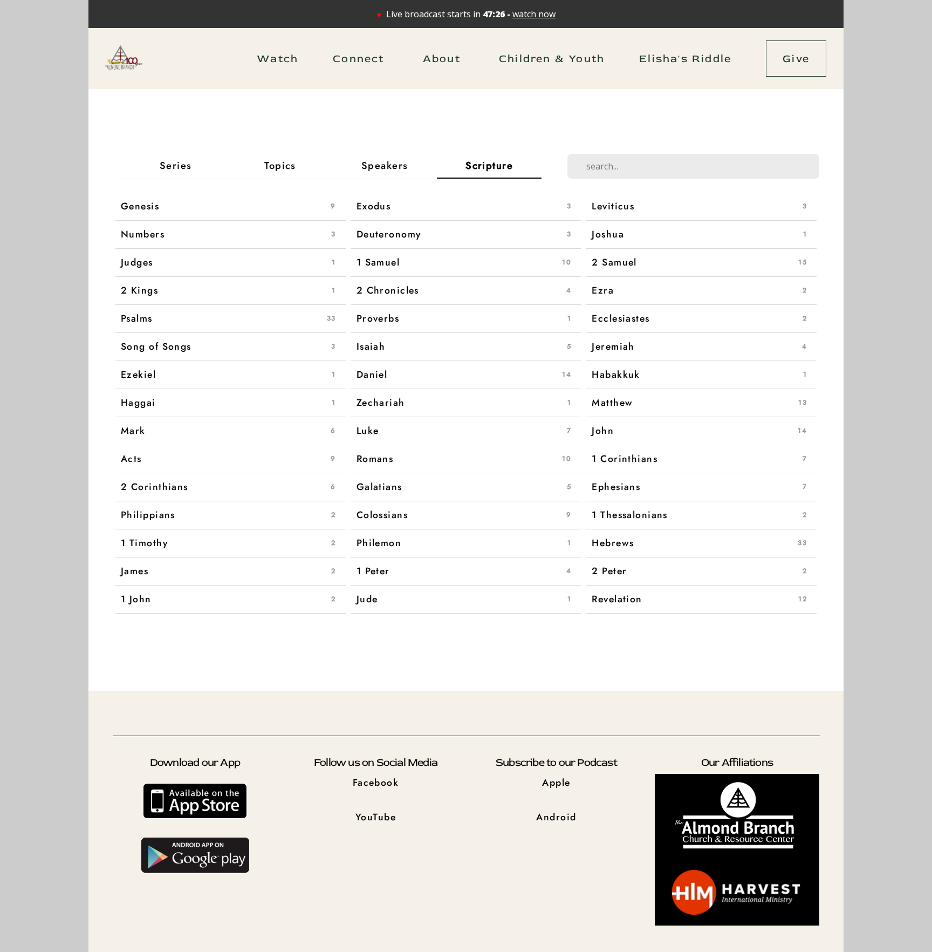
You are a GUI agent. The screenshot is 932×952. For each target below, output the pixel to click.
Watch (277, 58)
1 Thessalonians (630, 515)
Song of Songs (156, 346)
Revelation (617, 599)
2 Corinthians (154, 487)
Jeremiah (613, 346)
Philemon (379, 543)
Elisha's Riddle (685, 58)
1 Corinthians (624, 459)
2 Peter (609, 571)
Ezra (603, 290)
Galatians (379, 487)
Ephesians (616, 487)
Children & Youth (552, 58)
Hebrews (613, 543)
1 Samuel (378, 262)
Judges (137, 262)
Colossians (382, 515)
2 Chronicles (388, 290)
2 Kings (139, 290)
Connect (360, 58)
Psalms (137, 318)
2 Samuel (614, 262)
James (134, 571)
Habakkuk (616, 375)
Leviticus (613, 206)
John (603, 431)
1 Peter (373, 571)
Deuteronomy (389, 234)
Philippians (148, 515)
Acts (131, 459)
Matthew (612, 403)
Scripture (489, 165)
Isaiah (371, 346)
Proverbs (378, 318)
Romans (375, 459)
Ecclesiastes (620, 318)
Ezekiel (138, 375)
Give (796, 58)
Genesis (140, 206)
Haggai (138, 403)
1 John (136, 599)
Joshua (608, 234)
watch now (534, 14)
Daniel (372, 375)
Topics (280, 166)
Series (176, 166)
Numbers (143, 234)
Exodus (374, 206)
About (443, 58)
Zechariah (381, 403)
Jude (367, 599)
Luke (368, 431)
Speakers (384, 166)
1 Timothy (144, 543)
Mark (133, 431)
